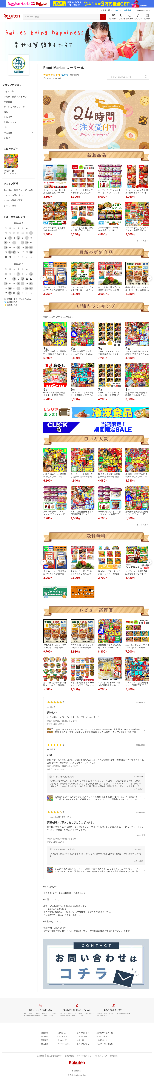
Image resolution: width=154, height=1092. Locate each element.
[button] (143, 10)
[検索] (103, 17)
